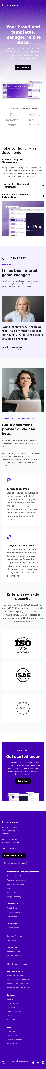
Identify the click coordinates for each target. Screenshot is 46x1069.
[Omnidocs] (10, 4)
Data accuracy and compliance (18, 979)
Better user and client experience (19, 988)
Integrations (11, 888)
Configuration (12, 916)
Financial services (13, 928)
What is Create (12, 908)
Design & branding (14, 897)
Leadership (11, 1007)
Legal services (12, 932)
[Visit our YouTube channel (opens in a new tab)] (38, 1062)
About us (10, 999)
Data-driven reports (14, 956)
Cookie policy (12, 1035)
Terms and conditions (15, 1040)
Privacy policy (12, 1031)
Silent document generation (17, 964)
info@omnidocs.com (10, 842)
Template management (16, 880)
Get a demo (23, 67)
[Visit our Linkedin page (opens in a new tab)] (43, 1062)
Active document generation (17, 960)
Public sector (12, 940)
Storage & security (14, 892)
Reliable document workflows (18, 984)
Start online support (14, 855)
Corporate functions (14, 936)
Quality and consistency (16, 975)
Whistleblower (12, 1044)
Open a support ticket (14, 863)
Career (9, 1016)
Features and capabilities (16, 912)
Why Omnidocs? (13, 1003)
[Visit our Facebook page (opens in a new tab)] (33, 1062)
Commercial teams (14, 1012)
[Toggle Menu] (41, 5)
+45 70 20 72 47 (9, 839)
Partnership (11, 1020)
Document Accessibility (16, 884)
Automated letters (14, 951)
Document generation (15, 876)
